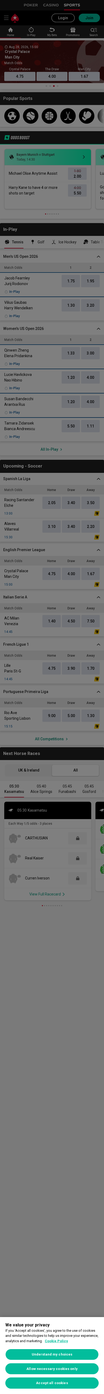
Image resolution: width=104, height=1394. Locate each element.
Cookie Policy (56, 1341)
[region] (52, 1355)
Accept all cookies (52, 1383)
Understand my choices (52, 1354)
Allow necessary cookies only (52, 1369)
